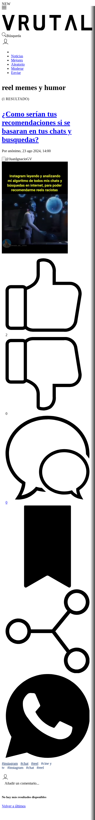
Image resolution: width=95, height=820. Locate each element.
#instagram (10, 763)
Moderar (17, 68)
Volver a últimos (14, 806)
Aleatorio (18, 64)
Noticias (17, 56)
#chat (24, 763)
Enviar (16, 73)
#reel (34, 763)
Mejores (17, 60)
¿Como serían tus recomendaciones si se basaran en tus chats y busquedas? (36, 127)
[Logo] (47, 21)
